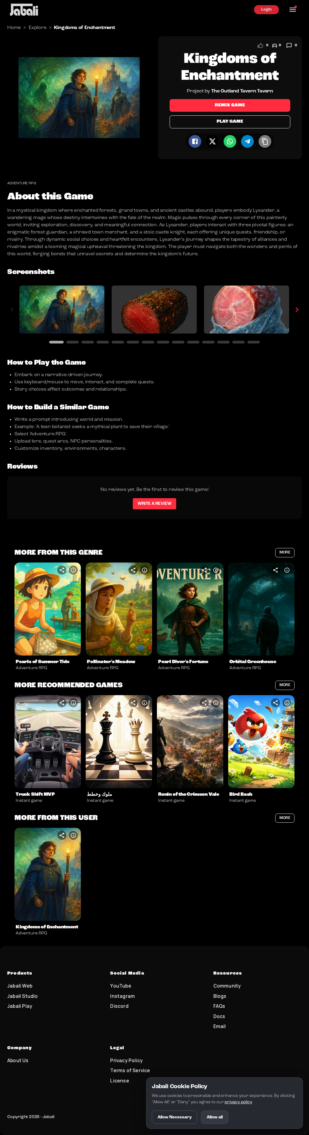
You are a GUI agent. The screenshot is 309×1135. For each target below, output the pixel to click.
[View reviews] (289, 45)
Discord (119, 1006)
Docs (219, 1016)
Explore (37, 27)
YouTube (120, 985)
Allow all (215, 1117)
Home (14, 27)
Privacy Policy (126, 1060)
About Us (18, 1060)
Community (227, 985)
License (119, 1080)
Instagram (122, 996)
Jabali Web (19, 985)
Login (266, 9)
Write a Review (154, 503)
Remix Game (230, 105)
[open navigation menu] (292, 9)
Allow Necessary (175, 1117)
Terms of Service (130, 1070)
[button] (47, 609)
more (284, 552)
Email (219, 1026)
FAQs (219, 1006)
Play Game (230, 121)
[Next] (297, 309)
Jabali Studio (22, 996)
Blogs (220, 996)
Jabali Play (19, 1006)
